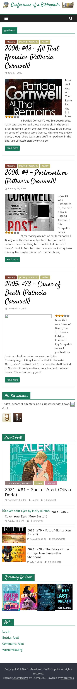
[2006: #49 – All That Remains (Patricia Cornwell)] (33, 81)
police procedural (28, 42)
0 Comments (36, 521)
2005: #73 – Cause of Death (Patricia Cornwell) (33, 293)
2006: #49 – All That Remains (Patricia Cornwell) (32, 57)
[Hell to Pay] (28, 586)
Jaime (35, 500)
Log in (6, 631)
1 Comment (50, 500)
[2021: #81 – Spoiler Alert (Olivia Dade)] (38, 446)
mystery (11, 42)
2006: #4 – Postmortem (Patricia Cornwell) (36, 177)
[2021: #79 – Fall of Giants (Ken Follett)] (14, 529)
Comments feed (13, 643)
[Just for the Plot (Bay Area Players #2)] (11, 586)
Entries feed (10, 637)
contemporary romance (19, 483)
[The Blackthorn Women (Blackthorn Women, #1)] (46, 586)
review (45, 42)
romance (51, 483)
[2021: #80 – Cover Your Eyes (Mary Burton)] (26, 511)
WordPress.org (12, 650)
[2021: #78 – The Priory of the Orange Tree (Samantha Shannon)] (14, 548)
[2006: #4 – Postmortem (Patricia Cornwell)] (29, 196)
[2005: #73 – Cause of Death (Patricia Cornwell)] (28, 316)
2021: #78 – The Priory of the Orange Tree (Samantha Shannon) (48, 553)
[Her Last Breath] (64, 586)
